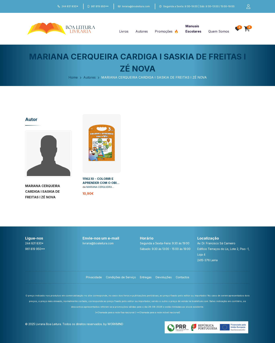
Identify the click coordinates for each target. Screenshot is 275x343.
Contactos (182, 277)
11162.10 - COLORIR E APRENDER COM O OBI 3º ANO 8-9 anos (100, 182)
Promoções (164, 31)
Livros (123, 31)
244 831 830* (70, 6)
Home (73, 77)
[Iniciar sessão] (246, 6)
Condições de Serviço (121, 277)
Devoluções (164, 277)
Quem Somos (218, 31)
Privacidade (94, 277)
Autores (141, 31)
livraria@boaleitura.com (136, 6)
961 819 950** (100, 6)
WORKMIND (115, 324)
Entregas (146, 277)
